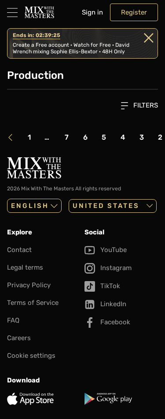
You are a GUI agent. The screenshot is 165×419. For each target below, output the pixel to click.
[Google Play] (121, 399)
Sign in (92, 12)
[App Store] (44, 399)
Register (134, 12)
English (30, 206)
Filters (145, 105)
